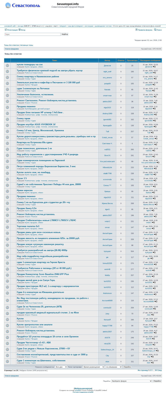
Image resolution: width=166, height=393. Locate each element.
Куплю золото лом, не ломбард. (34, 172)
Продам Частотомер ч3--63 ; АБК (34, 342)
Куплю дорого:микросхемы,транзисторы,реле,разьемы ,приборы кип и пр (56, 136)
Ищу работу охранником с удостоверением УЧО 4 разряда (47, 154)
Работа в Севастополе (34, 73)
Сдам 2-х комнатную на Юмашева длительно (40, 292)
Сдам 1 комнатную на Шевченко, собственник (41, 360)
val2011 (107, 149)
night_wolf (107, 72)
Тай (107, 131)
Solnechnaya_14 (107, 350)
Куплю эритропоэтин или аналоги (34, 324)
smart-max (107, 96)
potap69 (107, 84)
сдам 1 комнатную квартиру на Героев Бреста (41, 262)
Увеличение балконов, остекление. (35, 94)
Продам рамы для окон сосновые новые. (39, 232)
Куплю (20, 318)
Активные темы (26, 45)
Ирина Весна (107, 203)
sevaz (107, 227)
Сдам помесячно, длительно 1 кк (34, 148)
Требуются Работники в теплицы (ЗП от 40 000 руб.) (44, 268)
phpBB (77, 390)
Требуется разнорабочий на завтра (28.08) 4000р (42, 250)
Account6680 (107, 301)
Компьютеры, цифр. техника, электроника (41, 115)
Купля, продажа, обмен (34, 67)
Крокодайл (107, 125)
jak (107, 257)
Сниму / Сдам (30, 79)
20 (156, 370)
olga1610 (107, 107)
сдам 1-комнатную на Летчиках (33, 88)
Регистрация (12, 30)
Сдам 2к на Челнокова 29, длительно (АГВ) (39, 306)
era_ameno (107, 78)
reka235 (107, 344)
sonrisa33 (107, 308)
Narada (107, 90)
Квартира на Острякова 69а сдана (34, 142)
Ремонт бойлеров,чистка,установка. (36, 214)
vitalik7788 (107, 173)
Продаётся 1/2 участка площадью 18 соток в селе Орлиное (47, 336)
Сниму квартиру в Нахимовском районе (38, 76)
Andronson (107, 293)
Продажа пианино (26, 106)
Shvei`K (107, 155)
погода (20, 26)
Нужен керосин (25, 190)
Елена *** (107, 185)
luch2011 (107, 281)
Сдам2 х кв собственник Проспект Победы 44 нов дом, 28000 (49, 184)
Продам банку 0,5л (26, 208)
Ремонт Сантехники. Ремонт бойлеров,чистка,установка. (47, 100)
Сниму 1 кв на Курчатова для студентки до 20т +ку (43, 202)
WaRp (107, 275)
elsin (107, 362)
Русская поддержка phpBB (83, 392)
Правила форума (144, 30)
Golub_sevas (107, 137)
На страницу (143, 370)
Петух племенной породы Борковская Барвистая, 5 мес (46, 166)
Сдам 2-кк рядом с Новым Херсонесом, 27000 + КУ (43, 348)
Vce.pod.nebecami (107, 161)
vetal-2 (107, 221)
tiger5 (107, 209)
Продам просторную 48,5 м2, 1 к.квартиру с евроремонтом (48, 286)
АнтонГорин (107, 233)
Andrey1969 (107, 113)
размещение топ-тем (103, 26)
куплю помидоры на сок (30, 64)
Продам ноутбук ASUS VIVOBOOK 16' (36, 124)
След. (159, 370)
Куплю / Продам (31, 85)
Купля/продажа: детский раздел (37, 109)
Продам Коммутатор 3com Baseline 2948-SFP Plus (43, 274)
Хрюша (107, 191)
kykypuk (107, 251)
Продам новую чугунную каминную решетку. (40, 244)
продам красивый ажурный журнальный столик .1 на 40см (48, 312)
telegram (63, 26)
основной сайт (10, 26)
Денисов (107, 66)
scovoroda (107, 179)
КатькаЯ (107, 320)
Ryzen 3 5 (22, 178)
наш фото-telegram (75, 26)
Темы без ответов (11, 45)
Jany (107, 314)
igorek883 (107, 119)
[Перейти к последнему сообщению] (154, 67)
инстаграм (89, 26)
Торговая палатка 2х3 (28, 226)
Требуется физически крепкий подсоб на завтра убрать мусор (50, 70)
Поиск (159, 30)
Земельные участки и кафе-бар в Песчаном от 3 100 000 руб (48, 82)
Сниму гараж (23, 118)
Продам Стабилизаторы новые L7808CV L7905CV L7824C (46, 220)
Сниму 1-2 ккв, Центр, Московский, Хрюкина (40, 130)
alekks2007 (107, 102)
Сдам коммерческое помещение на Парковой (41, 160)
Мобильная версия (83, 388)
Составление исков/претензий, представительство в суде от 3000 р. (52, 354)
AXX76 (107, 338)
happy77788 (107, 326)
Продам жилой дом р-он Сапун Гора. (36, 280)
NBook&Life (107, 167)
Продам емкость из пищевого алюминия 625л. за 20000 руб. (48, 238)
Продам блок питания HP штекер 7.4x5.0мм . (40, 112)
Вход (23, 30)
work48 (107, 269)
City (107, 356)
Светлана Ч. (107, 143)
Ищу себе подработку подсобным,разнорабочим (42, 256)
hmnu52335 (107, 263)
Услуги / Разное (31, 103)
